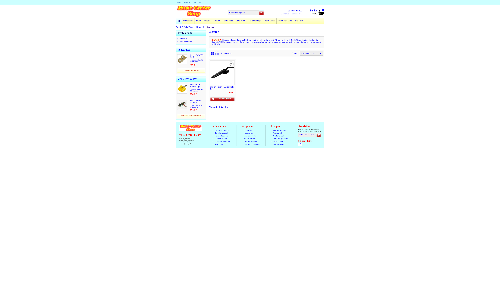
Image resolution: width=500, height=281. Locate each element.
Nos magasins (278, 133)
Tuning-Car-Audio (285, 21)
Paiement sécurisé (221, 136)
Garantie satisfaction (222, 133)
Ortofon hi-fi (184, 33)
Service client (278, 141)
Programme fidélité (221, 139)
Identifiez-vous (297, 14)
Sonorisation (188, 21)
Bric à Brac (299, 21)
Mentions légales (279, 136)
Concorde (183, 38)
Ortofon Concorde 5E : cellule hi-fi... (222, 88)
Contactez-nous (278, 144)
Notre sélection (249, 139)
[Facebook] (300, 144)
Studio (198, 21)
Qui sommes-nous (279, 130)
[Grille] (212, 53)
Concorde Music (186, 42)
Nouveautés (248, 133)
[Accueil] (179, 21)
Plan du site (219, 144)
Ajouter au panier (225, 99)
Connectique (240, 21)
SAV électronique (254, 21)
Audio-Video (228, 21)
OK (261, 13)
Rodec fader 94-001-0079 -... (196, 102)
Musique (217, 21)
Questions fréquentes (222, 141)
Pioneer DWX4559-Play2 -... (197, 56)
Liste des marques (250, 141)
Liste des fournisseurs (252, 144)
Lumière (207, 21)
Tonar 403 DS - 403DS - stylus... (196, 86)
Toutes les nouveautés (191, 70)
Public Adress (270, 21)
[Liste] (217, 53)
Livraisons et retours (222, 130)
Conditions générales (280, 139)
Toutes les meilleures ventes (191, 116)
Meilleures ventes (250, 136)
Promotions (248, 130)
